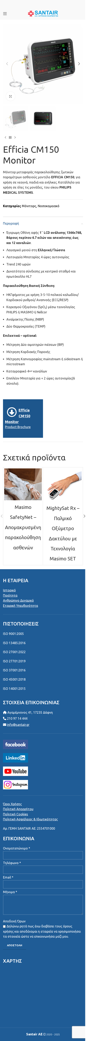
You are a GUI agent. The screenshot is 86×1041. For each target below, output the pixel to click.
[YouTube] (15, 771)
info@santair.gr (18, 724)
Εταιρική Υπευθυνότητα (20, 605)
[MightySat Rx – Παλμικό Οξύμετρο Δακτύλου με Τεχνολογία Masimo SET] (63, 484)
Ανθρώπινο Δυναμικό (18, 600)
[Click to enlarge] (10, 96)
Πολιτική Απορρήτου (18, 809)
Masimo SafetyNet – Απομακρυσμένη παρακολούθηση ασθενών (23, 527)
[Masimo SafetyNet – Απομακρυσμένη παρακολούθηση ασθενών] (23, 484)
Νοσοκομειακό (48, 206)
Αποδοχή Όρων (14, 921)
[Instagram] (15, 784)
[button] (7, 64)
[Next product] (15, 137)
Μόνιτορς (29, 206)
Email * (8, 877)
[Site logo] (43, 13)
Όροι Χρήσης (12, 804)
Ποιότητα (10, 595)
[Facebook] (15, 744)
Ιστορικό (9, 590)
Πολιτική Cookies (15, 814)
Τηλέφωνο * (12, 863)
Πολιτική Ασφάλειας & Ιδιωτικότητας (30, 819)
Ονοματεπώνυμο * (16, 848)
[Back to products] (10, 137)
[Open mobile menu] (5, 14)
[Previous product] (5, 137)
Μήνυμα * (10, 892)
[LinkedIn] (15, 757)
